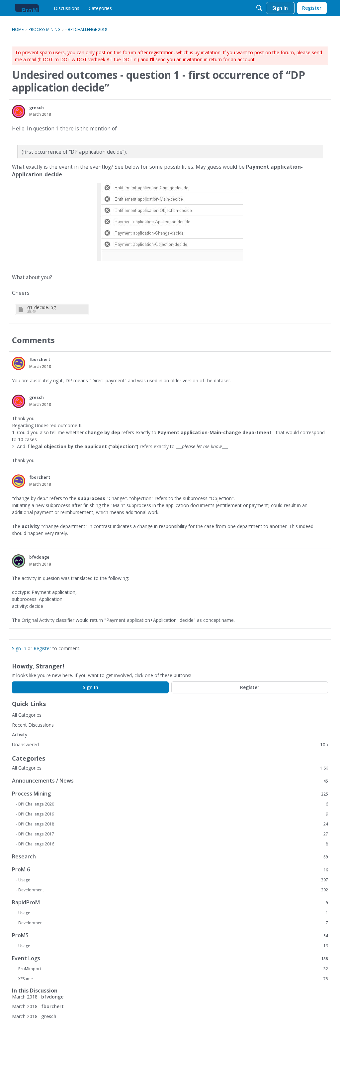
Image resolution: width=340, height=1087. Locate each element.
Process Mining (170, 793)
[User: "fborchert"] (18, 363)
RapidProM (170, 902)
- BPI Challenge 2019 (172, 814)
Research (170, 856)
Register (42, 648)
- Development (172, 890)
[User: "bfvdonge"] (18, 561)
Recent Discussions (33, 725)
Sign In (19, 648)
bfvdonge (39, 557)
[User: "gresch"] (18, 111)
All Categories (27, 715)
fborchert (39, 359)
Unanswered (25, 744)
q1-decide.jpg (41, 307)
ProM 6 (170, 869)
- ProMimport (172, 969)
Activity (19, 734)
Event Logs (170, 958)
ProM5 (170, 935)
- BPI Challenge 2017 (172, 834)
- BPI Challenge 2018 (172, 824)
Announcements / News (170, 780)
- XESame (172, 979)
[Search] (259, 8)
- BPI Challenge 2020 (172, 804)
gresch (36, 107)
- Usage (172, 880)
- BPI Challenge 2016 (172, 844)
